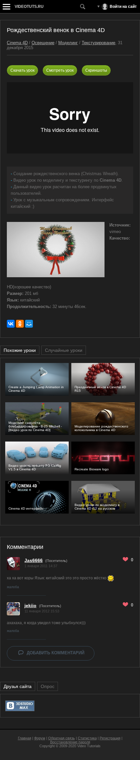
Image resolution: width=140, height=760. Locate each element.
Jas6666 (33, 560)
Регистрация (110, 738)
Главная (24, 738)
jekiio (30, 605)
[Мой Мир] (29, 324)
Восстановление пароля (70, 742)
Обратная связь (61, 738)
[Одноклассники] (20, 324)
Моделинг (68, 42)
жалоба (13, 587)
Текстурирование (98, 42)
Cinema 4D (17, 42)
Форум (39, 738)
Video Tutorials (89, 746)
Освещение (43, 42)
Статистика (87, 738)
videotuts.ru (29, 6)
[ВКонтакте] (11, 324)
